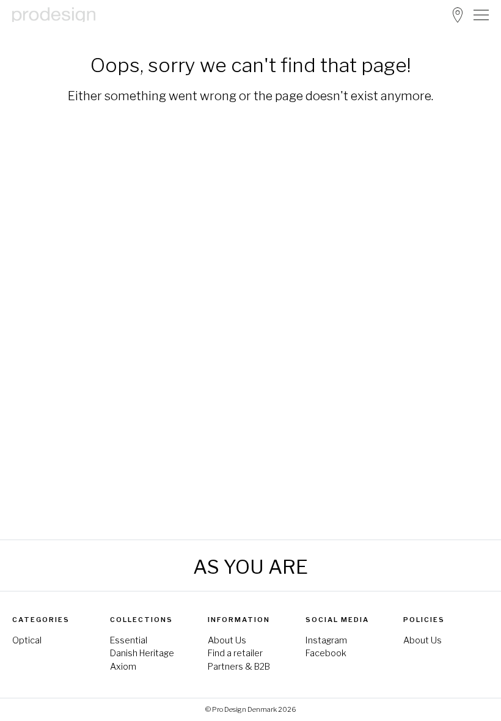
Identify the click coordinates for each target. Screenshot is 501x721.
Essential (128, 640)
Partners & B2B (239, 666)
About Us (227, 640)
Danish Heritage (142, 653)
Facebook (325, 653)
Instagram (326, 640)
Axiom (123, 666)
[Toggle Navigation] (481, 15)
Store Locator (458, 15)
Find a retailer (235, 653)
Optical (27, 640)
